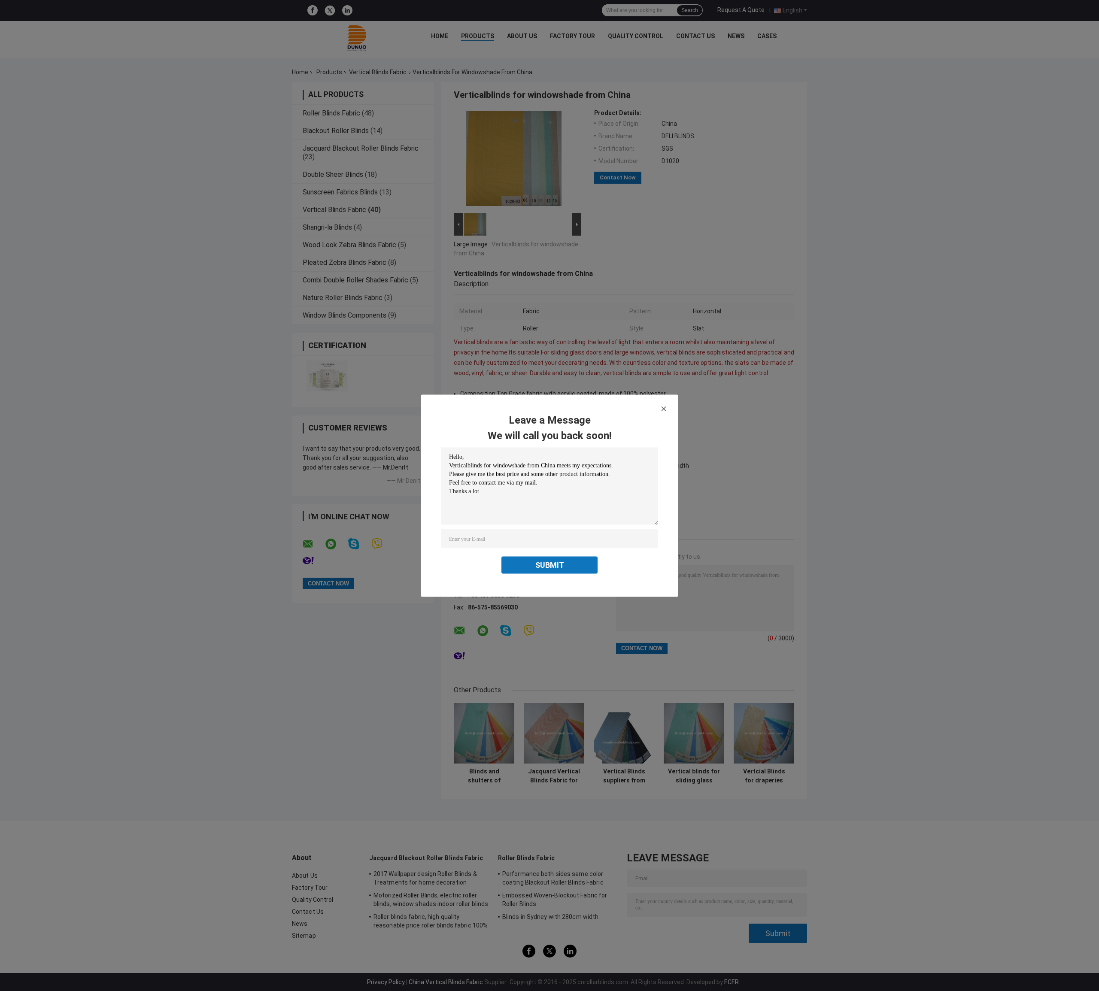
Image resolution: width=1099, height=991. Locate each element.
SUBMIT (549, 564)
